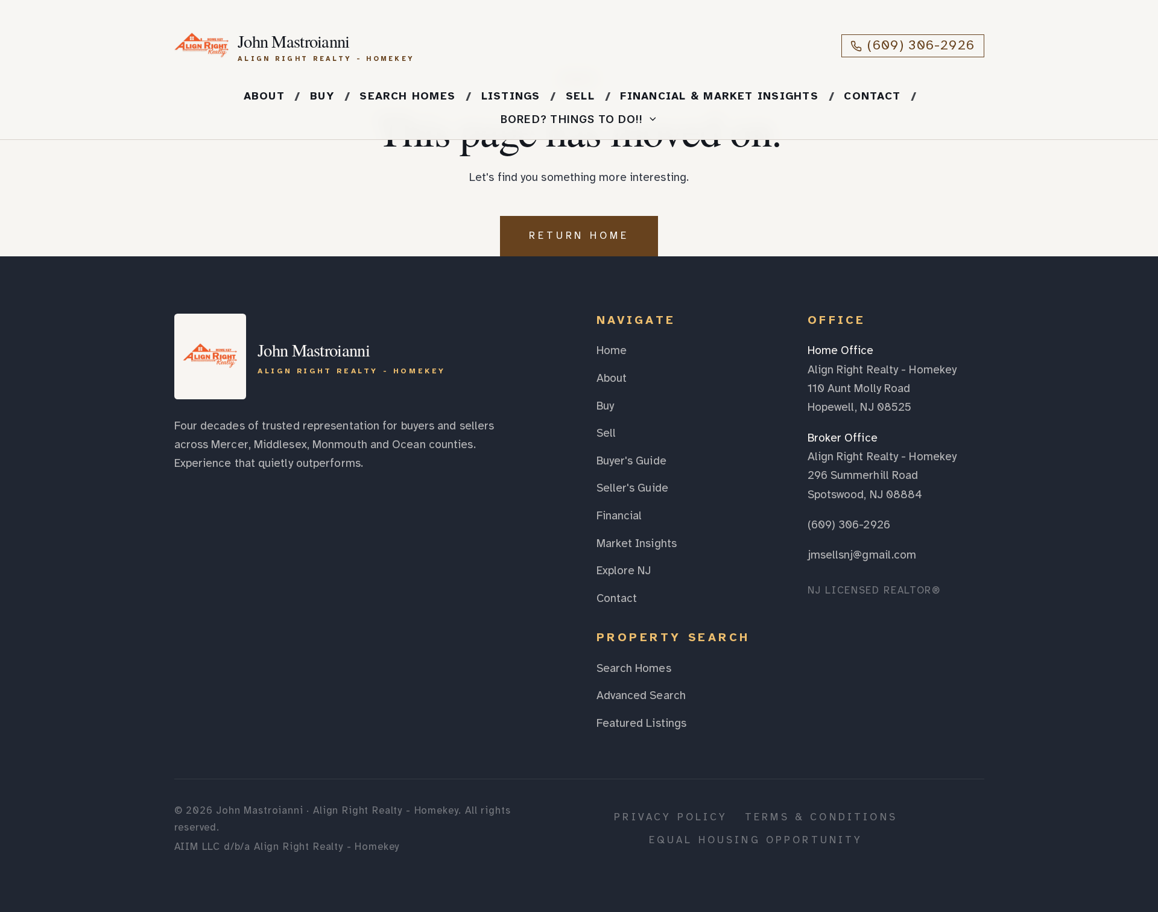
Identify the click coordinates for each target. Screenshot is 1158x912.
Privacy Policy (670, 817)
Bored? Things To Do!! (572, 119)
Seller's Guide (632, 488)
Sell (580, 96)
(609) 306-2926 (921, 45)
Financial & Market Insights (719, 96)
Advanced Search (641, 695)
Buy (322, 96)
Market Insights (636, 543)
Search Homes (407, 96)
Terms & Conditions (821, 817)
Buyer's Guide (631, 461)
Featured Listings (641, 723)
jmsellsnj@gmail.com (862, 555)
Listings (510, 96)
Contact (872, 96)
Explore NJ (623, 570)
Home (611, 350)
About (264, 96)
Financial (619, 515)
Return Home (579, 235)
